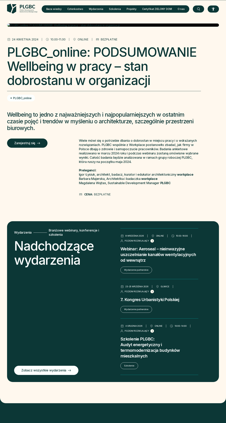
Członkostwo (75, 8)
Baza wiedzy (54, 8)
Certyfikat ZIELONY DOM (157, 8)
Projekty (131, 8)
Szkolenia (115, 8)
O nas (181, 8)
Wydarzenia (96, 8)
